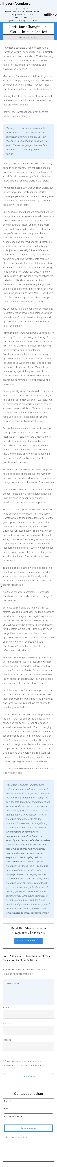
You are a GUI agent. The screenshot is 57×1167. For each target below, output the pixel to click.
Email (6, 1023)
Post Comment (28, 1076)
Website (7, 1040)
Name (7, 1007)
